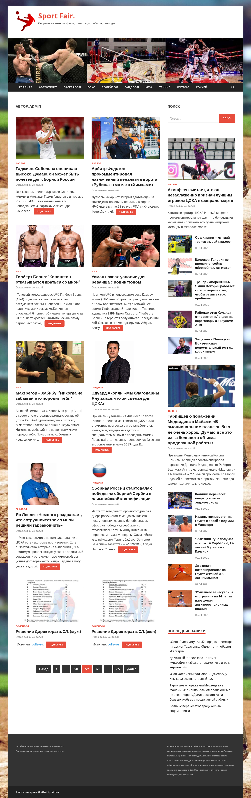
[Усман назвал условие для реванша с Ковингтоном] (126, 247)
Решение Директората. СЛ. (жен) (124, 631)
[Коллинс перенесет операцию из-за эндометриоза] (180, 508)
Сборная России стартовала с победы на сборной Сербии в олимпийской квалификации (122, 493)
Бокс (91, 87)
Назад (43, 669)
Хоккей (201, 87)
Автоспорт (48, 87)
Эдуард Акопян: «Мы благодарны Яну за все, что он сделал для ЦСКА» (125, 398)
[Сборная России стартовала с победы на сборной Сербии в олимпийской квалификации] (126, 472)
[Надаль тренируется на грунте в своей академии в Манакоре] (180, 530)
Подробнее (44, 211)
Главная (25, 87)
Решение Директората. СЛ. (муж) (48, 631)
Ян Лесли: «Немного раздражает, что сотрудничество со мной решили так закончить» (49, 520)
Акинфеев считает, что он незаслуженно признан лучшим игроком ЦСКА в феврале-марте (200, 195)
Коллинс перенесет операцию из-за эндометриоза (210, 498)
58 (76, 669)
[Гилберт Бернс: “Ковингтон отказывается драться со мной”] (50, 247)
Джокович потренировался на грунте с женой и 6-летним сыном (210, 572)
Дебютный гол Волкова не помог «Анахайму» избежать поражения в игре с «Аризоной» (200, 662)
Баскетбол (72, 87)
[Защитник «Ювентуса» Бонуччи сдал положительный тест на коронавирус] (180, 353)
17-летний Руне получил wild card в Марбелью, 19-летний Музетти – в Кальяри (214, 545)
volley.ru (37, 644)
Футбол (183, 87)
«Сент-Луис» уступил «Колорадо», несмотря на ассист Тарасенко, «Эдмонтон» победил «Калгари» (201, 646)
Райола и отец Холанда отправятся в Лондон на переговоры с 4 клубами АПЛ (214, 318)
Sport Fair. (56, 16)
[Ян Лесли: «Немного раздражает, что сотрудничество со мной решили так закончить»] (50, 485)
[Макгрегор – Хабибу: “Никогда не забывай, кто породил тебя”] (50, 363)
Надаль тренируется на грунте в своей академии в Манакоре (214, 521)
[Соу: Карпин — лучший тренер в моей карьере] (180, 251)
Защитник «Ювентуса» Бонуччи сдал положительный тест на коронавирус (214, 345)
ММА (149, 87)
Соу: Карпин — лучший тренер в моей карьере (213, 239)
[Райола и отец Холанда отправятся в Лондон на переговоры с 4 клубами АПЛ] (180, 326)
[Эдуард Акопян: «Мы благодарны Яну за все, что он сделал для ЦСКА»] (126, 363)
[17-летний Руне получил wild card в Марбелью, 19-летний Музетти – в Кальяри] (180, 553)
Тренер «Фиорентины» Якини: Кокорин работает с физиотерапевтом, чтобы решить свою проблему (215, 290)
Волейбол (110, 87)
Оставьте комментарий (29, 184)
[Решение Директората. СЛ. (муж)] (50, 602)
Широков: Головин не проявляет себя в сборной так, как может (213, 264)
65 (118, 669)
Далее (131, 669)
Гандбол (132, 87)
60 (97, 669)
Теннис (164, 87)
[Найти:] (201, 118)
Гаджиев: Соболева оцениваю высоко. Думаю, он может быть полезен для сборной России (47, 174)
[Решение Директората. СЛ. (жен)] (126, 602)
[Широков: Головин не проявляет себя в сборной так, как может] (180, 273)
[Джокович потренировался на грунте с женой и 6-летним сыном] (180, 579)
